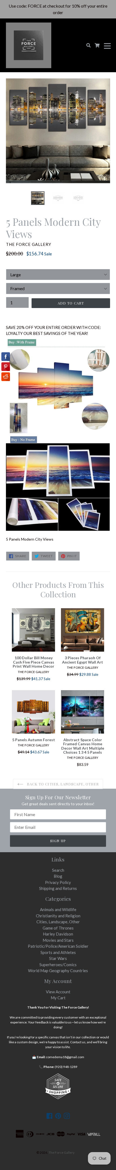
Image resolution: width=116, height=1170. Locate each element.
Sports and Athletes (58, 952)
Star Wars (58, 958)
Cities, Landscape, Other (58, 921)
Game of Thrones (58, 927)
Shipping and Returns (58, 888)
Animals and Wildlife (58, 909)
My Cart (58, 997)
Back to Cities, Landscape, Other (62, 784)
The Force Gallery (61, 1152)
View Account (58, 991)
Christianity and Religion (58, 915)
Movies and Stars (58, 940)
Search (58, 870)
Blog (58, 876)
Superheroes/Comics (58, 964)
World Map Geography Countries (58, 970)
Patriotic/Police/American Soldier (58, 946)
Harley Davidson (58, 933)
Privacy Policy (58, 882)
